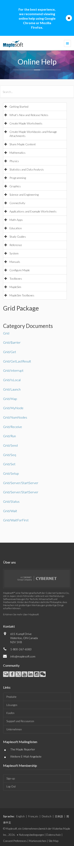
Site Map (53, 841)
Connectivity (17, 203)
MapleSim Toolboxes (21, 295)
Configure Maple (19, 270)
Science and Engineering (24, 194)
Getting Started (18, 106)
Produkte (11, 696)
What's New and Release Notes (28, 115)
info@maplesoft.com (22, 656)
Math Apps (16, 219)
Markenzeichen (37, 841)
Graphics (15, 186)
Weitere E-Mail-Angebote (26, 756)
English (20, 816)
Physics (14, 161)
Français (33, 816)
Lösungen (11, 705)
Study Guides (17, 236)
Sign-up (10, 778)
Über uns (9, 562)
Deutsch (46, 816)
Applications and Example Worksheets (33, 211)
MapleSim (15, 287)
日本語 (59, 816)
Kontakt (9, 626)
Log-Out (11, 786)
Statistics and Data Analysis (26, 169)
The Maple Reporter (22, 749)
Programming (17, 178)
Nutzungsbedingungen (31, 834)
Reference (15, 245)
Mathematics (17, 152)
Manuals (14, 261)
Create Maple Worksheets (25, 123)
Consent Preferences (15, 841)
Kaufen (10, 713)
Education (15, 228)
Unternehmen (14, 729)
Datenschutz (53, 834)
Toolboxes (15, 278)
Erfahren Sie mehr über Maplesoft (21, 614)
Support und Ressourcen (20, 721)
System (13, 253)
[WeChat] (43, 674)
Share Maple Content (22, 144)
